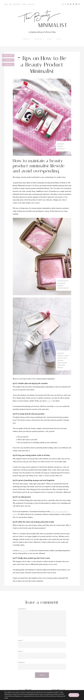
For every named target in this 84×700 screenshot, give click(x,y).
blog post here (24, 550)
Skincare (38, 39)
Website (21, 662)
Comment (8, 64)
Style (58, 39)
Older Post (28, 689)
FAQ (11, 4)
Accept (74, 695)
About (6, 4)
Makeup (26, 39)
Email (21, 651)
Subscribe (31, 4)
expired (49, 401)
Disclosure (16, 4)
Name (21, 640)
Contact (24, 4)
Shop (49, 39)
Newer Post (55, 689)
